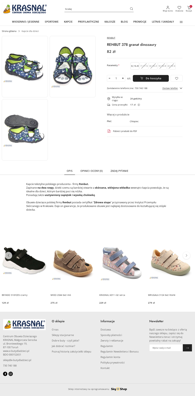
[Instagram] (11, 374)
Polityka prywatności (113, 362)
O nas (55, 329)
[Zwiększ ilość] (123, 78)
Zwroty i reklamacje (112, 340)
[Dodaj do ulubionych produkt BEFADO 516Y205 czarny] (43, 234)
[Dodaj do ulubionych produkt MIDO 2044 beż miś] (92, 234)
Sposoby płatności (111, 335)
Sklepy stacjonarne (63, 335)
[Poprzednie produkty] (8, 255)
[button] (181, 22)
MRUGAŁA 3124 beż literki (162, 295)
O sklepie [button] (58, 321)
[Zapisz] (187, 347)
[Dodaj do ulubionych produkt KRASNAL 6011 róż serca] (141, 234)
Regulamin (107, 346)
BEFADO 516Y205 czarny (14, 295)
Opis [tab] (70, 171)
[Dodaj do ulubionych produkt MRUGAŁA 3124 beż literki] (189, 234)
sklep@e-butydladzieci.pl (17, 360)
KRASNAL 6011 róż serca (112, 295)
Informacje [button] (108, 321)
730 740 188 (10, 365)
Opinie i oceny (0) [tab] (91, 171)
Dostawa (106, 329)
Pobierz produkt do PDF (125, 131)
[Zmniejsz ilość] (109, 78)
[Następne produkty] (186, 255)
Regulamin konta (110, 357)
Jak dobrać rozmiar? (63, 346)
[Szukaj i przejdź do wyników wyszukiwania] (131, 9)
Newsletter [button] (156, 321)
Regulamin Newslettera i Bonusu (120, 351)
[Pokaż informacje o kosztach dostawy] (138, 104)
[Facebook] (5, 374)
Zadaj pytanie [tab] (119, 171)
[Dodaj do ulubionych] (177, 78)
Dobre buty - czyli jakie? (65, 340)
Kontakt (105, 368)
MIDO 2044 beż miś (61, 295)
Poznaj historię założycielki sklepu (71, 351)
